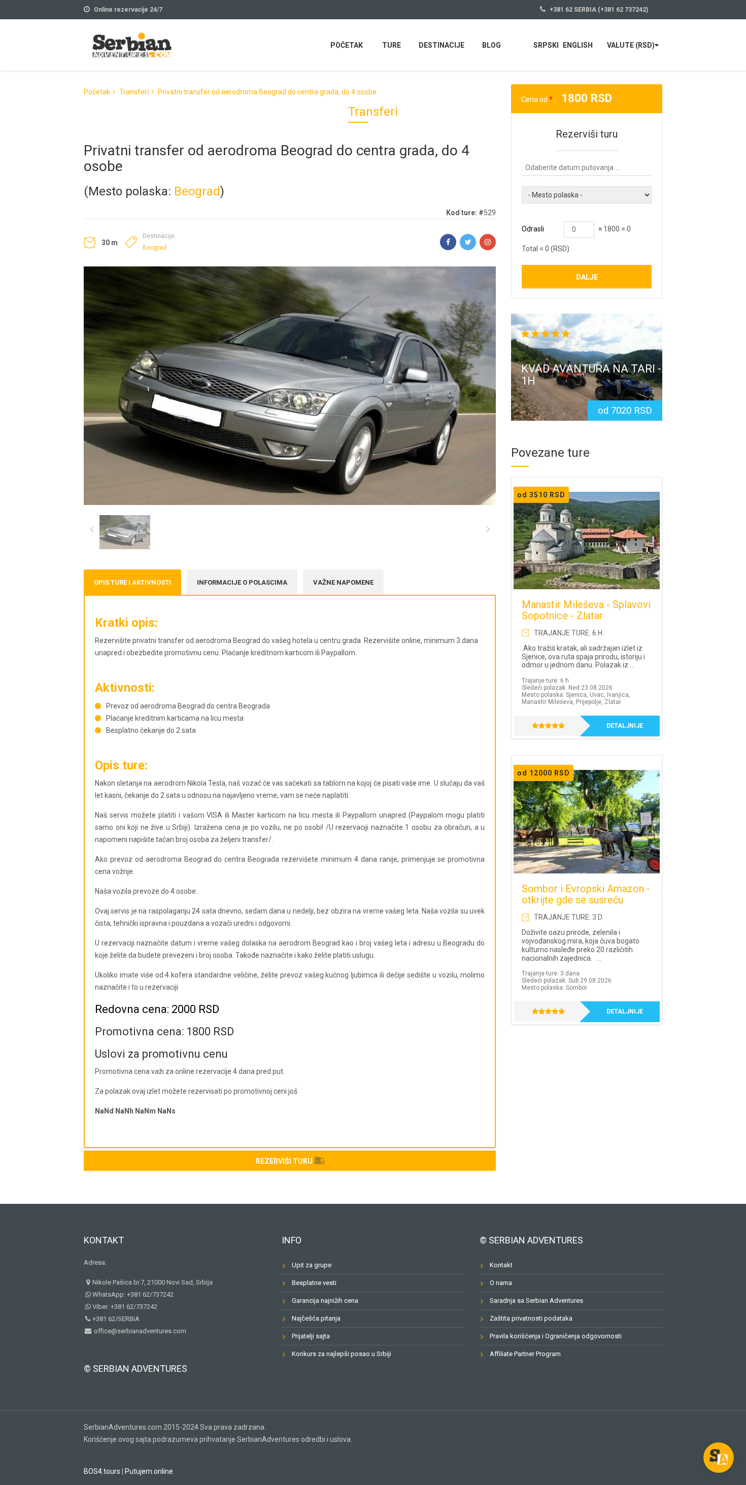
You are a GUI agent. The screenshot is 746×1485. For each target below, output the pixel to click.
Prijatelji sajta (311, 1336)
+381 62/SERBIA (116, 1319)
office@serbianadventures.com (139, 1331)
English (578, 45)
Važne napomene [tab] (343, 582)
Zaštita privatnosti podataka (531, 1318)
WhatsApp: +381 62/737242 (133, 1294)
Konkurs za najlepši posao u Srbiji (341, 1354)
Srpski (546, 45)
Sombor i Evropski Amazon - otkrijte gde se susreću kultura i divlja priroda (586, 900)
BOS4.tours (102, 1471)
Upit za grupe (311, 1265)
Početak (346, 45)
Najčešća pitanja (316, 1318)
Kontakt (104, 1240)
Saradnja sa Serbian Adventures (536, 1300)
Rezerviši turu (284, 1161)
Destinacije (441, 45)
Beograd (197, 191)
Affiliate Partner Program (525, 1354)
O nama (501, 1283)
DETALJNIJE (624, 725)
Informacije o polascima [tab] (242, 582)
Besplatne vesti (314, 1283)
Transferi (134, 92)
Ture (391, 45)
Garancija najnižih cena (325, 1300)
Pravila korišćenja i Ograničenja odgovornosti (556, 1336)
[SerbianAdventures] (132, 44)
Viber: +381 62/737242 (124, 1306)
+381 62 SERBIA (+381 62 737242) (599, 9)
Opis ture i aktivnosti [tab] (132, 582)
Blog (491, 45)
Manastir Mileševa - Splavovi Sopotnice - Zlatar (586, 610)
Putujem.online (149, 1471)
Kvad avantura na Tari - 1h (591, 374)
